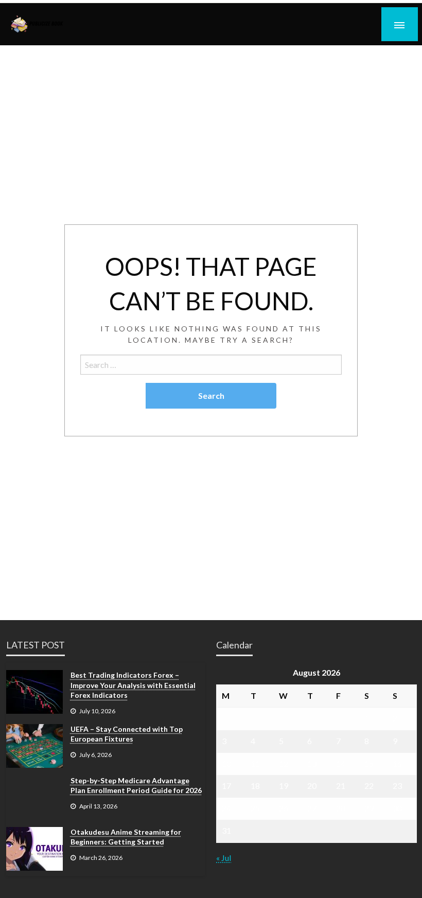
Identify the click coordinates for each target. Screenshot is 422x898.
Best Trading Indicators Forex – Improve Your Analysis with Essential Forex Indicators (133, 685)
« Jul (223, 857)
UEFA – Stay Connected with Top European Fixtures (127, 734)
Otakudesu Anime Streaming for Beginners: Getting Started (126, 837)
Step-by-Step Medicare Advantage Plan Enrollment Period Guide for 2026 (136, 785)
